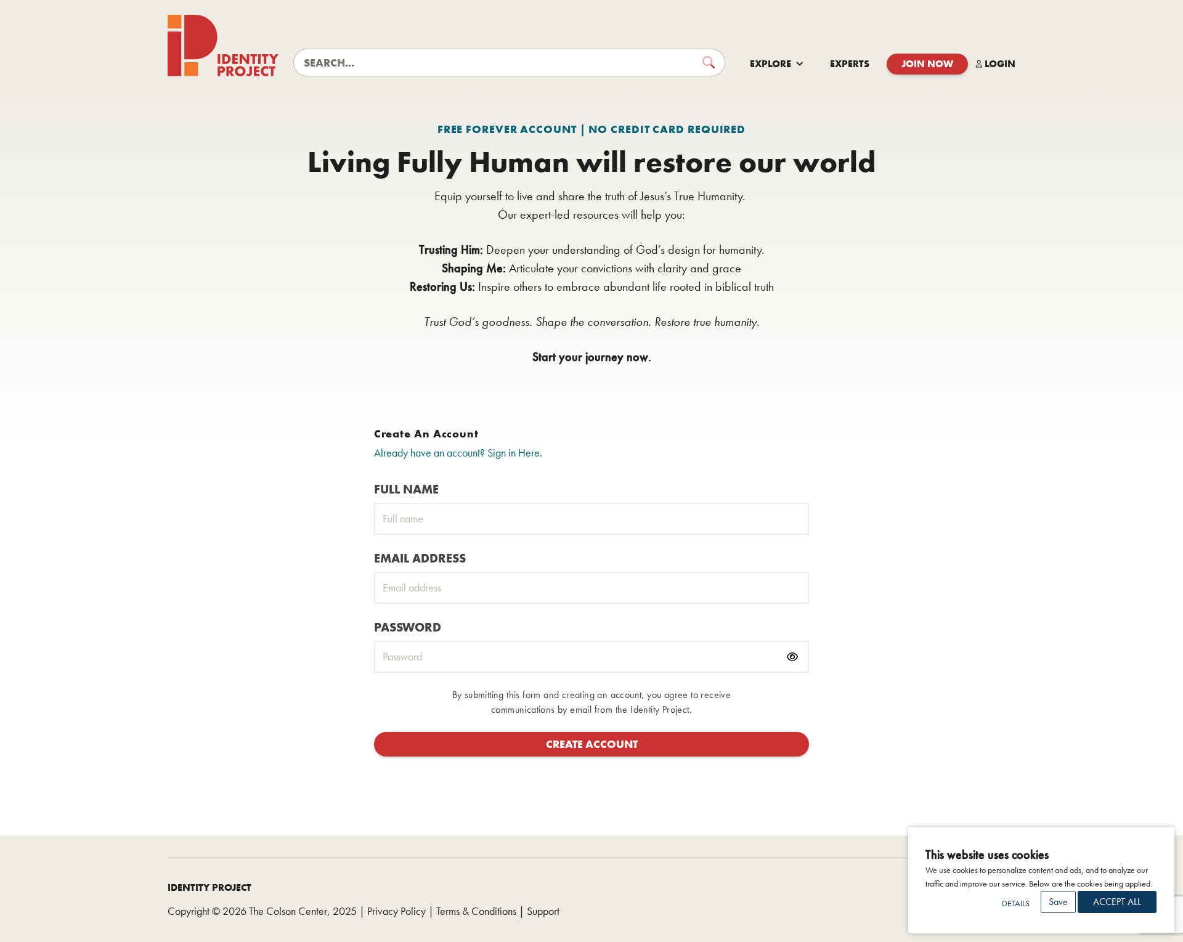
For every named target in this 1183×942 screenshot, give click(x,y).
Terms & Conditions (476, 911)
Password (407, 627)
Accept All (1117, 901)
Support (543, 911)
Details (1016, 903)
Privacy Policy (396, 911)
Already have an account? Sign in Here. (458, 452)
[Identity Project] (223, 45)
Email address (420, 558)
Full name (406, 489)
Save (1058, 901)
